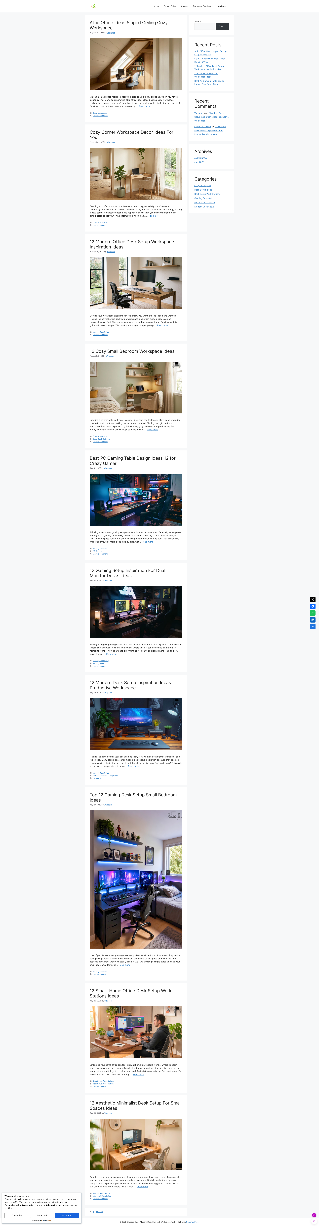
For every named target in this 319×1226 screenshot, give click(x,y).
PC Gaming (97, 551)
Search (197, 21)
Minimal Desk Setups (101, 1193)
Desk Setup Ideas (203, 190)
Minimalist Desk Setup (102, 1196)
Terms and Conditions (202, 6)
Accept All (67, 1215)
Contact (184, 6)
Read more (144, 106)
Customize (16, 1215)
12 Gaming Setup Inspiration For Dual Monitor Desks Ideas (127, 573)
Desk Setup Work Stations (103, 1081)
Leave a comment (100, 116)
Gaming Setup (98, 663)
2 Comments (98, 778)
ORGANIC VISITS (202, 126)
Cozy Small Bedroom (101, 439)
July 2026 (199, 162)
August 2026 (200, 158)
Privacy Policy (170, 6)
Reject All (42, 1215)
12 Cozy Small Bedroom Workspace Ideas (132, 351)
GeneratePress (192, 1222)
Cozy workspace (100, 113)
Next (99, 1211)
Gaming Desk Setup (101, 548)
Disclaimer (222, 6)
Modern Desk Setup (101, 332)
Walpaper (199, 113)
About (156, 6)
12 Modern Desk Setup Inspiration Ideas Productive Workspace (130, 685)
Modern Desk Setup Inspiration (105, 775)
